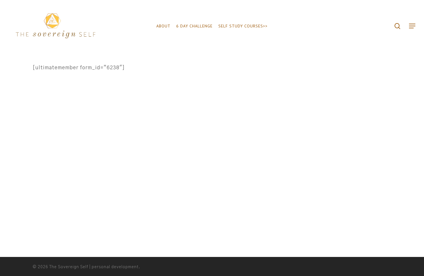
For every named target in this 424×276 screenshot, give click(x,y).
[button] (412, 26)
